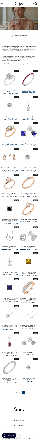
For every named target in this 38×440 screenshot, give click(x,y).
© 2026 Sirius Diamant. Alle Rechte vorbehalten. (19, 438)
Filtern (8, 64)
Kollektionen (18, 425)
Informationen (18, 420)
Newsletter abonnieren (18, 431)
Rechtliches (18, 415)
